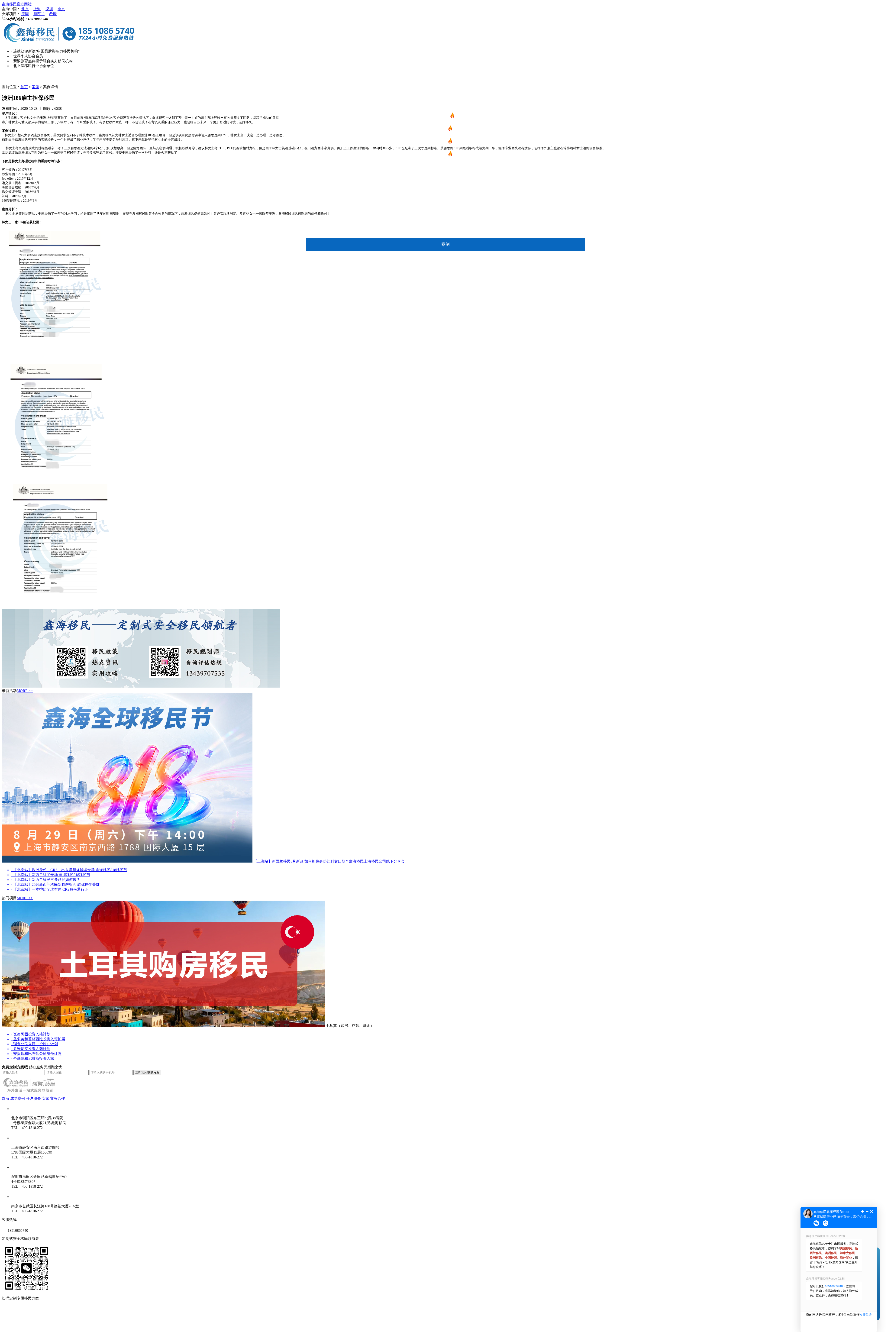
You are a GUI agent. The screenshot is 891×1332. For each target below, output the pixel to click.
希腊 (53, 14)
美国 (25, 14)
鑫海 (445, 257)
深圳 (49, 9)
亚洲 (445, 193)
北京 (25, 9)
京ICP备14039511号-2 (62, 1315)
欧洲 (443, 142)
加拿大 (445, 180)
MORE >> (25, 691)
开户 (445, 219)
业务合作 (57, 1098)
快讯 (445, 91)
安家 (445, 231)
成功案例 (17, 1098)
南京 (61, 9)
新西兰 (39, 14)
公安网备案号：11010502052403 (28, 1325)
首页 (445, 78)
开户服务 (33, 1098)
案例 (445, 244)
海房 (445, 206)
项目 (445, 104)
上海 (37, 9)
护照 (443, 155)
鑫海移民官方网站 (17, 4)
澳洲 (445, 167)
